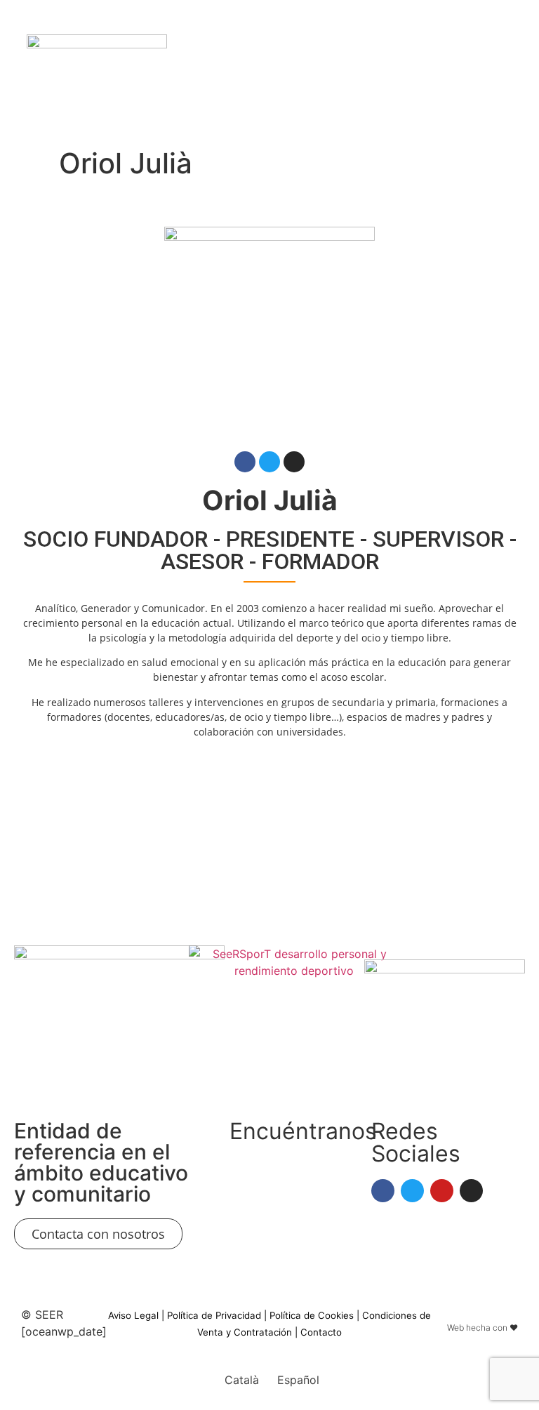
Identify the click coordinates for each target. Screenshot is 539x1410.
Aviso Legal (133, 1315)
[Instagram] (479, 70)
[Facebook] (506, 70)
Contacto (321, 1332)
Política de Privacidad (214, 1315)
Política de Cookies (312, 1315)
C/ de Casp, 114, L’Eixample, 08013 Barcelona (268, 1182)
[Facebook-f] (244, 461)
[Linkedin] (399, 70)
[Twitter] (269, 461)
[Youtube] (452, 70)
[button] (276, 70)
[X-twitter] (426, 70)
